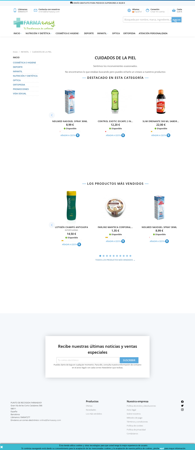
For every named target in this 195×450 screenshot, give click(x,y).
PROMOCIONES (21, 89)
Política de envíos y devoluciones (141, 405)
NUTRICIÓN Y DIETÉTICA (39, 33)
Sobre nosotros (134, 413)
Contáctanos (132, 433)
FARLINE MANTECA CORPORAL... (115, 227)
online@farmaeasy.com (50, 420)
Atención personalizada (153, 33)
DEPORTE (89, 33)
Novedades (91, 409)
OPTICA (116, 33)
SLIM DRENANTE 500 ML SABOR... (161, 121)
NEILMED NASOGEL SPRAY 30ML (69, 121)
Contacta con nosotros (47, 10)
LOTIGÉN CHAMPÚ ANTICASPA (71, 227)
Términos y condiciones (137, 421)
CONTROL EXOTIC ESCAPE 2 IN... (115, 121)
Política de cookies (135, 425)
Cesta (177, 10)
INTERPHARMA (71, 230)
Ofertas (89, 405)
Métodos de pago (134, 417)
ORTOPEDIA (129, 33)
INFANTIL (103, 33)
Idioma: (133, 10)
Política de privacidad (136, 429)
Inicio (18, 33)
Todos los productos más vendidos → (115, 259)
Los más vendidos (94, 413)
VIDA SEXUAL (19, 93)
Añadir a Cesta (69, 135)
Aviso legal (131, 409)
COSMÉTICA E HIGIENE (68, 33)
